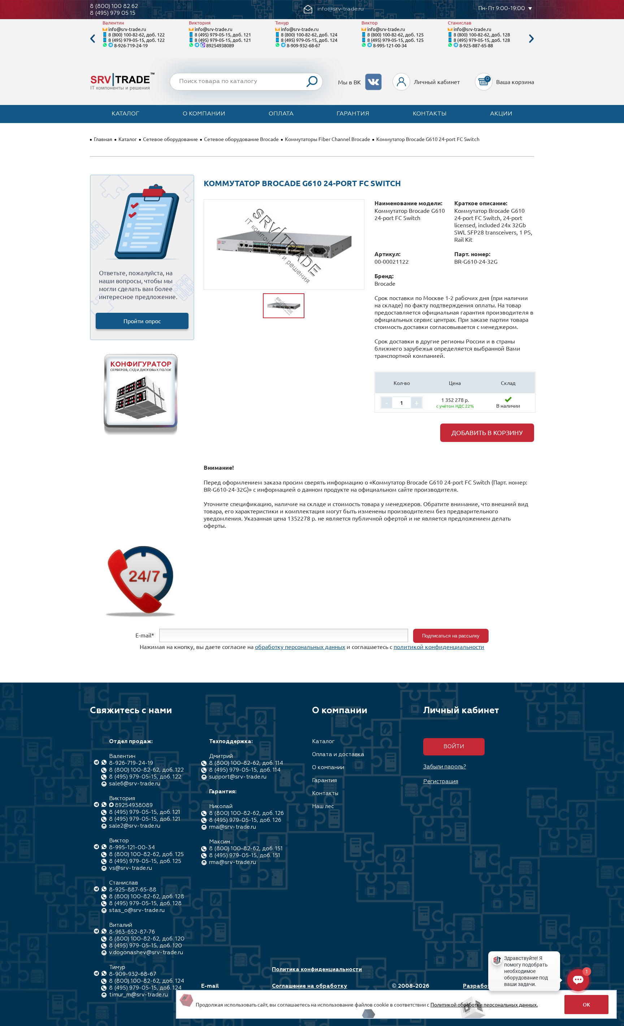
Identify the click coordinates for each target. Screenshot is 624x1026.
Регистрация (440, 781)
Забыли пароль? (444, 767)
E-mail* (144, 635)
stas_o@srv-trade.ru (137, 910)
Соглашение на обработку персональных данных (309, 989)
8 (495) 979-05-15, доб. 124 (309, 40)
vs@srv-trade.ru (130, 868)
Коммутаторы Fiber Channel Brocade (327, 139)
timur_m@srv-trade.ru (138, 995)
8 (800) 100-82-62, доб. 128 (482, 34)
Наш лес (323, 806)
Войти (453, 746)
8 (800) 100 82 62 (114, 6)
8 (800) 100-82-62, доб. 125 (395, 34)
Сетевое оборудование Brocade (241, 139)
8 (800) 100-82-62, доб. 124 (309, 34)
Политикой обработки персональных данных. (484, 1004)
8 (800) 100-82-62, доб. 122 (136, 34)
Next (531, 39)
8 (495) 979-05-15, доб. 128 (482, 40)
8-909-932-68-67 (303, 45)
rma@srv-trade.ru (232, 827)
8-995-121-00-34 (390, 45)
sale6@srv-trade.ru (134, 783)
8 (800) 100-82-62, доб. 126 (246, 813)
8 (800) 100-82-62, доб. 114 (246, 763)
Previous (92, 39)
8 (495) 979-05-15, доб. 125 (395, 40)
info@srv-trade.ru (127, 29)
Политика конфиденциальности (317, 969)
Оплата (281, 114)
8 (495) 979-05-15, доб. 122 (136, 40)
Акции (501, 114)
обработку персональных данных (300, 646)
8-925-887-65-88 (476, 45)
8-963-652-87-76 (132, 932)
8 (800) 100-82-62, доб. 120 (147, 939)
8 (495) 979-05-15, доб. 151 (244, 855)
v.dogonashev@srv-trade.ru (146, 952)
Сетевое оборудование (170, 139)
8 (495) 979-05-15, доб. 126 (245, 820)
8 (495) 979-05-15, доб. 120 (145, 945)
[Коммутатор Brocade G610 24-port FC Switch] (284, 244)
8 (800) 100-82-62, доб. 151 (246, 848)
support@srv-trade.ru (237, 777)
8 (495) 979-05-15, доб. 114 (245, 770)
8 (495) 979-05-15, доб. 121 (223, 34)
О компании (204, 114)
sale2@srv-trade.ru (134, 826)
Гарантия (353, 114)
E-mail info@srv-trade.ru (226, 989)
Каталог (125, 114)
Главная (103, 139)
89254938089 (220, 45)
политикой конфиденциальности (439, 646)
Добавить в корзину (487, 432)
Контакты (430, 114)
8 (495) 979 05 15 (112, 13)
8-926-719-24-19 (131, 45)
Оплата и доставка (338, 754)
